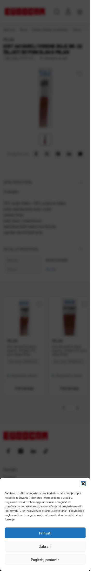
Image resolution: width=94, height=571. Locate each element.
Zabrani (45, 546)
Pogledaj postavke (45, 559)
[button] (83, 483)
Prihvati (45, 533)
